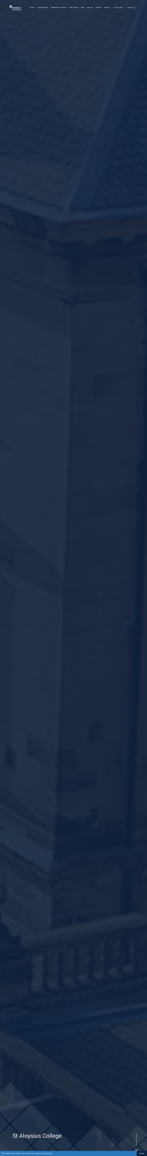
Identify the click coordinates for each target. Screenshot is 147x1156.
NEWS (83, 7)
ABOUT (33, 7)
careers (99, 7)
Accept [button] (141, 1153)
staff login (118, 7)
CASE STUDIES (73, 7)
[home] (18, 7)
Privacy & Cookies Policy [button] (44, 1153)
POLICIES (90, 7)
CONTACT (107, 7)
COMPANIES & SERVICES (58, 7)
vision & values (42, 7)
